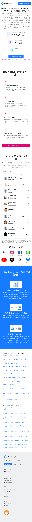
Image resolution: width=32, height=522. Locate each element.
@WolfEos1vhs (11, 229)
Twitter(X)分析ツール (9, 482)
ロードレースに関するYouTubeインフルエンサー (16, 422)
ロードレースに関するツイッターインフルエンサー (16, 432)
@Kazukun (10, 223)
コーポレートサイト (9, 499)
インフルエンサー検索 (9, 489)
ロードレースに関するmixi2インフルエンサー (15, 447)
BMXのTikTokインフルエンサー (11, 399)
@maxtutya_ (10, 192)
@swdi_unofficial (11, 179)
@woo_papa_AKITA (12, 198)
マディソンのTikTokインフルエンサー (13, 381)
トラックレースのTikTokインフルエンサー (14, 377)
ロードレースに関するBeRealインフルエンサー (15, 440)
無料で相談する (8, 464)
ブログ (5, 501)
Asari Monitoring (8, 476)
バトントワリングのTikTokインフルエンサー (14, 359)
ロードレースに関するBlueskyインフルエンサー (15, 444)
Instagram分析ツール (9, 480)
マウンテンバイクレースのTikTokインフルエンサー (16, 389)
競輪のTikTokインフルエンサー (11, 384)
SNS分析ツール (7, 478)
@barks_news (11, 235)
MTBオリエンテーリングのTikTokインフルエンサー (16, 394)
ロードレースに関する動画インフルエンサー (14, 413)
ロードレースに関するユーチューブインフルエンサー (16, 417)
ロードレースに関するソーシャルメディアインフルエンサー (16, 408)
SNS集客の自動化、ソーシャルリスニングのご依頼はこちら (16, 59)
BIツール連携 (7, 491)
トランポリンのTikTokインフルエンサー (13, 374)
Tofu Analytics (7, 471)
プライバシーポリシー (9, 503)
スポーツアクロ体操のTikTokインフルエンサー (15, 366)
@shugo (10, 210)
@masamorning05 (12, 217)
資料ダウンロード (17, 464)
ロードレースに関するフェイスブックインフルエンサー (16, 426)
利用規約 (6, 505)
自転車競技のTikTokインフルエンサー (13, 356)
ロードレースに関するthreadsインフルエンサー (15, 436)
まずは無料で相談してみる (24, 3)
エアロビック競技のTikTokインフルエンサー (14, 370)
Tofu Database (7, 474)
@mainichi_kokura (12, 205)
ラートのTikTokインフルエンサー (11, 363)
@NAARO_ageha (12, 185)
